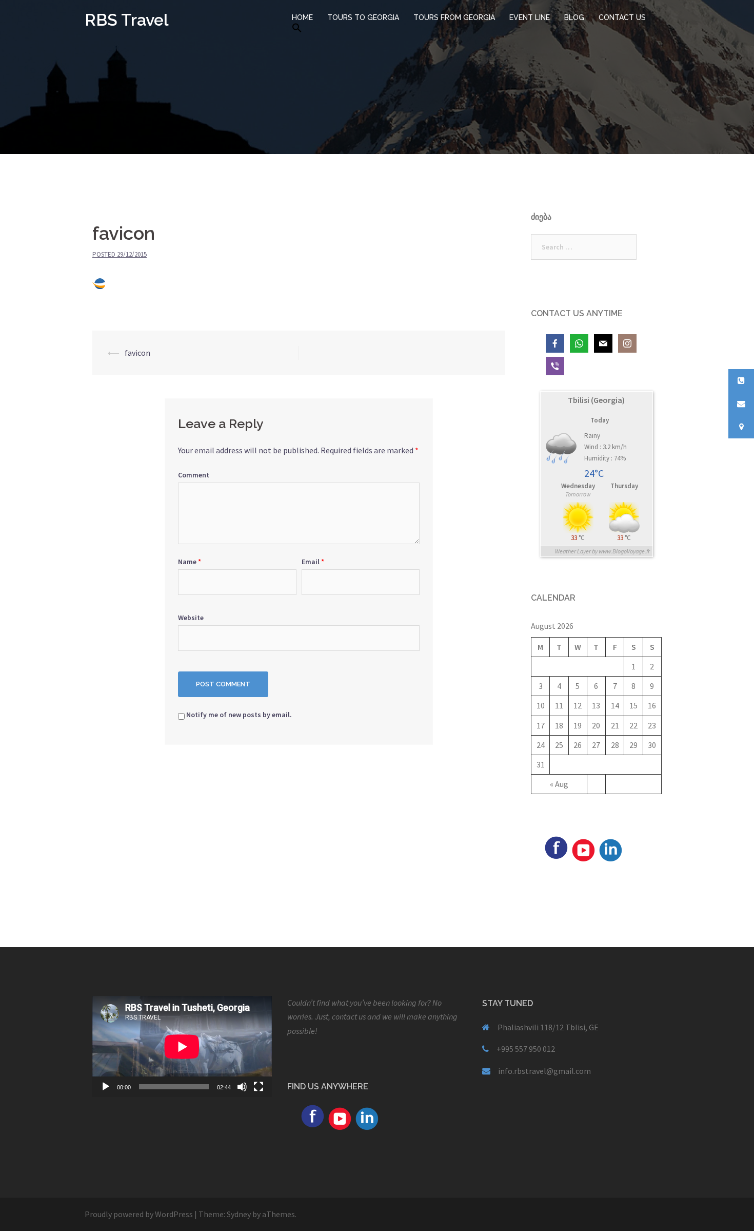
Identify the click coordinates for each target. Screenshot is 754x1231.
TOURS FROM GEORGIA (454, 17)
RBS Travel (127, 19)
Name (189, 561)
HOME (302, 17)
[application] (182, 1046)
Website (191, 617)
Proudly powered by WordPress (139, 1214)
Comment (193, 474)
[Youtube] (583, 849)
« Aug (559, 784)
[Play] (106, 1087)
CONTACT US (622, 17)
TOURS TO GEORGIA (363, 17)
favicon (137, 353)
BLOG (574, 17)
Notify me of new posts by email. (239, 714)
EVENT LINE (529, 17)
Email (313, 561)
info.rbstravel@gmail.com (544, 1071)
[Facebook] (556, 846)
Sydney (239, 1214)
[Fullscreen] (258, 1087)
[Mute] (242, 1087)
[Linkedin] (610, 849)
